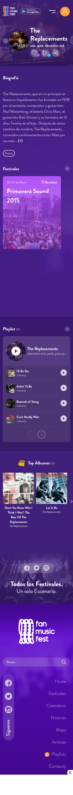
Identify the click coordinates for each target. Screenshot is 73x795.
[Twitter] (37, 568)
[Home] (10, 16)
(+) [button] (20, 141)
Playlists (58, 754)
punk (40, 45)
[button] (34, 53)
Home (60, 681)
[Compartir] (56, 53)
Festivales (57, 693)
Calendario (56, 705)
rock (32, 45)
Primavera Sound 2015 (28, 196)
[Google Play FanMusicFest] (30, 11)
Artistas (59, 742)
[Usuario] (65, 11)
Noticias (58, 717)
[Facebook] (27, 568)
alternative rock (54, 45)
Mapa (61, 729)
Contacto (57, 766)
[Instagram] (46, 568)
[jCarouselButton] (71, 500)
